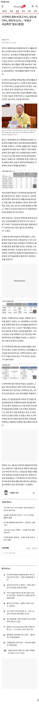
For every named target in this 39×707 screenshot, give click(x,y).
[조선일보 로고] (5, 2)
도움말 (28, 548)
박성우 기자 (5, 40)
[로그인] (32, 6)
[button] (2, 6)
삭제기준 (34, 548)
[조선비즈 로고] (20, 6)
